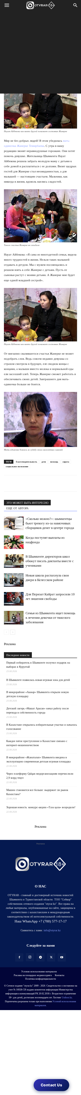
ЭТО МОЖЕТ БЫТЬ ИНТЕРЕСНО (27, 502)
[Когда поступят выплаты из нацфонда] (14, 542)
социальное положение (17, 466)
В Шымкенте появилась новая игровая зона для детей (38, 680)
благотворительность (26, 462)
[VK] (26, 483)
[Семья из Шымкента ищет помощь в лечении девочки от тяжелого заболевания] (14, 617)
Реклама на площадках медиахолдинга (33, 975)
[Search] (75, 5)
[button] (6, 5)
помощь (54, 462)
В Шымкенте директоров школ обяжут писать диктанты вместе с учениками (50, 561)
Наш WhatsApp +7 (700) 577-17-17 (41, 921)
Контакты (59, 975)
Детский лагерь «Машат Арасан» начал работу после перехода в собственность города (37, 710)
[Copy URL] (53, 483)
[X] (44, 483)
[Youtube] (62, 957)
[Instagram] (30, 957)
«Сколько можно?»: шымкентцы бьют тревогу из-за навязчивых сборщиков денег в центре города (50, 523)
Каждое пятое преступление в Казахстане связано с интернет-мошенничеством (36, 743)
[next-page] (12, 632)
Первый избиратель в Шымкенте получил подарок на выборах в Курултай (38, 664)
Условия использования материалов (39, 971)
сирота (66, 462)
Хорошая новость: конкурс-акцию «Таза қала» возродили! (40, 807)
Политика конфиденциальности (40, 978)
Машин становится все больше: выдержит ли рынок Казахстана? (37, 792)
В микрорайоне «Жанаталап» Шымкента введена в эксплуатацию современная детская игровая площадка (38, 759)
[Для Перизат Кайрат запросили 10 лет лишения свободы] (14, 599)
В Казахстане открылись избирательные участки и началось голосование (41, 726)
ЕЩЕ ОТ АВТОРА (17, 508)
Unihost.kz (67, 997)
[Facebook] (35, 483)
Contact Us (51, 1085)
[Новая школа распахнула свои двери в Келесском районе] (14, 580)
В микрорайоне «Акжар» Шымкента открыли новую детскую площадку (37, 694)
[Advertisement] (40, 53)
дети (43, 462)
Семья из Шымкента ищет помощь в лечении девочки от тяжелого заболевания (50, 617)
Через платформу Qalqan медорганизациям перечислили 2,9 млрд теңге (39, 775)
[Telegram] (17, 483)
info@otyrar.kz (52, 930)
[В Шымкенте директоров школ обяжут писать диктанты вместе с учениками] (14, 561)
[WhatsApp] (8, 483)
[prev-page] (6, 632)
